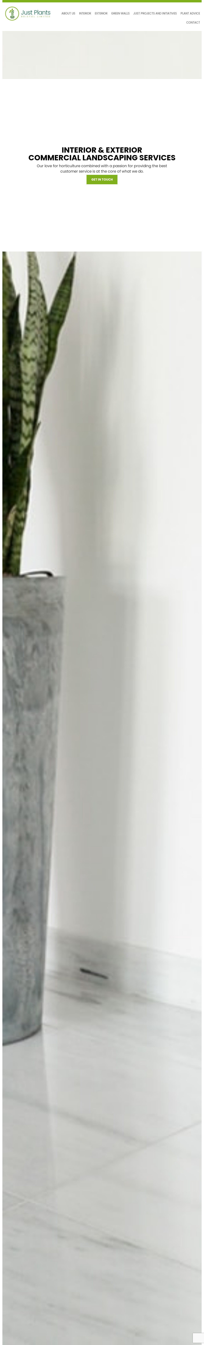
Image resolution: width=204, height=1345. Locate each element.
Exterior (101, 13)
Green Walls (120, 13)
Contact (193, 22)
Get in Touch (102, 179)
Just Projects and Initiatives (155, 13)
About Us (68, 13)
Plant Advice (190, 13)
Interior (85, 13)
